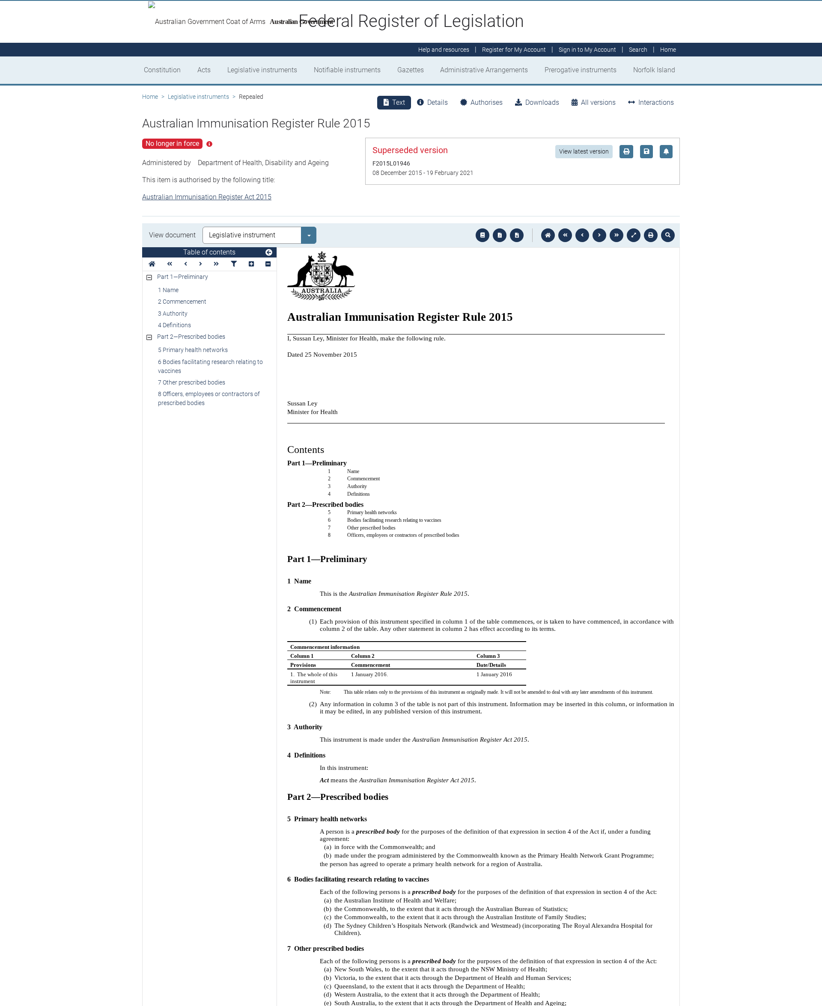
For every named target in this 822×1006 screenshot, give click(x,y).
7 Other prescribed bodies (191, 382)
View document (172, 235)
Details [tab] (437, 102)
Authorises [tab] (487, 102)
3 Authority (173, 313)
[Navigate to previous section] (582, 235)
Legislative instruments (262, 70)
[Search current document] (668, 235)
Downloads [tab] (542, 102)
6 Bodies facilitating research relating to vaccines (210, 366)
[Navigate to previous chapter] (565, 235)
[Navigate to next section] (599, 235)
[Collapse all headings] (268, 264)
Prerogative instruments (580, 70)
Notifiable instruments (347, 70)
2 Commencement (182, 301)
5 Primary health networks (193, 349)
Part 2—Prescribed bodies (191, 336)
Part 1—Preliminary (182, 276)
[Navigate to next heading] (200, 264)
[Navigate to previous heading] (185, 264)
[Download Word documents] (517, 235)
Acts (204, 70)
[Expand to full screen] (633, 235)
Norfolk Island (654, 70)
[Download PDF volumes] (499, 235)
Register (514, 49)
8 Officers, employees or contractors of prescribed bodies (209, 398)
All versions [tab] (598, 102)
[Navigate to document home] (548, 235)
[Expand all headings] (251, 264)
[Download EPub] (482, 235)
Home (150, 96)
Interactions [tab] (656, 102)
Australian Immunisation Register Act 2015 (206, 197)
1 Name (168, 290)
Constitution (162, 70)
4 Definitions (174, 325)
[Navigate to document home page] (152, 264)
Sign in (587, 49)
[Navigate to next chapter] (616, 235)
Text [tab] (398, 102)
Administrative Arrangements (484, 70)
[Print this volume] (651, 235)
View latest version (584, 151)
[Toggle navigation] (269, 252)
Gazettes (410, 70)
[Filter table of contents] (234, 264)
